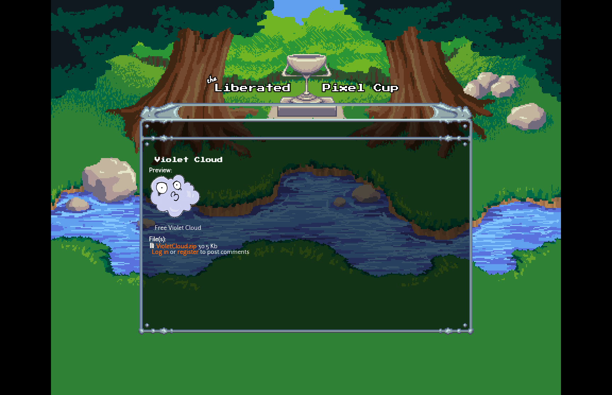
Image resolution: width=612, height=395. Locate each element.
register (188, 252)
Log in (160, 252)
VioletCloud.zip (176, 247)
